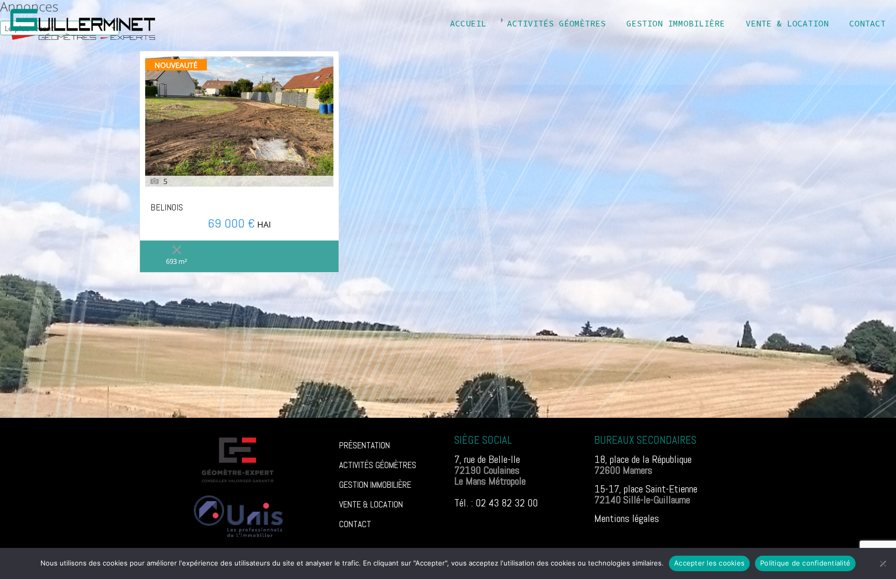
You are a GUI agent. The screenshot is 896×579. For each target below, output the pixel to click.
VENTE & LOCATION (371, 504)
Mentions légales (626, 518)
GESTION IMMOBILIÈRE (375, 484)
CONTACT (355, 524)
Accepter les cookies (709, 563)
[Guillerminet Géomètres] (82, 23)
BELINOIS (166, 207)
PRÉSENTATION (364, 445)
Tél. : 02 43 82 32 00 (496, 503)
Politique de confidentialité (805, 563)
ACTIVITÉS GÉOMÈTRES (377, 465)
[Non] (883, 563)
